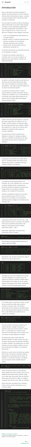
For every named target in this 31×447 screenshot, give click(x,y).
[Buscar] (27, 2)
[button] (2, 2)
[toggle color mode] (25, 2)
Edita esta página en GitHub (10, 434)
